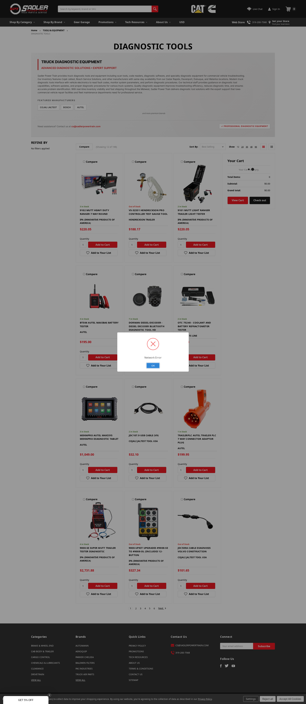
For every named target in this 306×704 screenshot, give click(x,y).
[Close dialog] (188, 320)
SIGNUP (153, 380)
